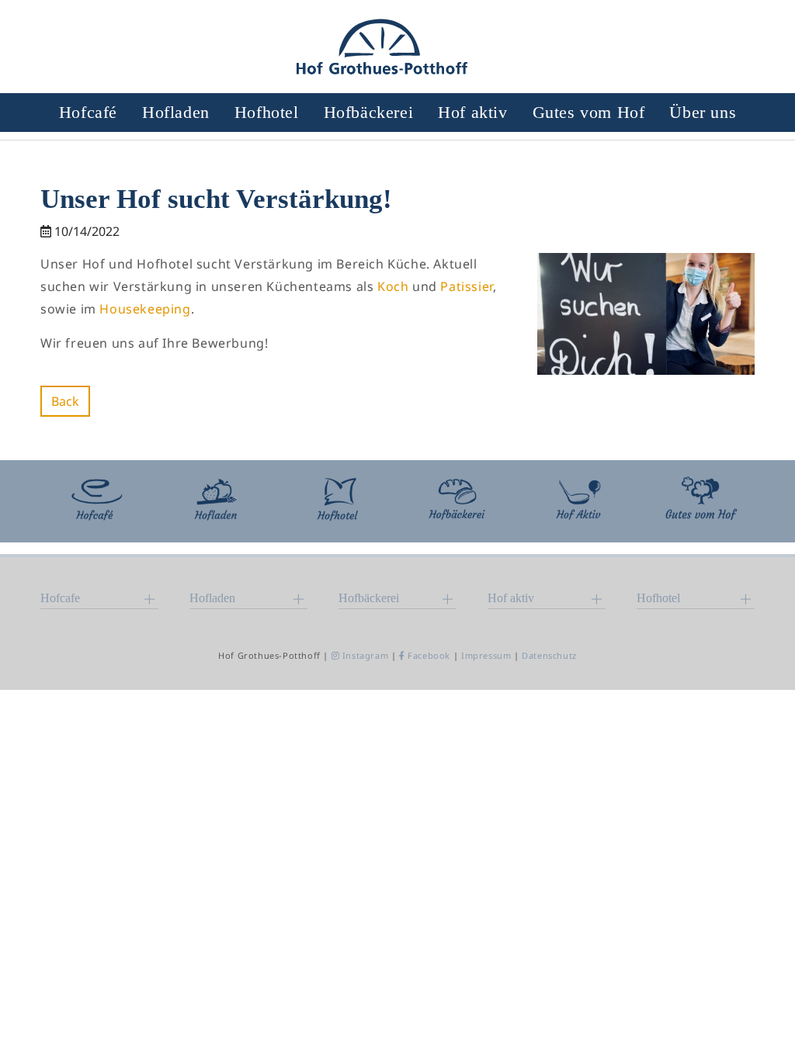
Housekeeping (144, 308)
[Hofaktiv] (579, 501)
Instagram (365, 655)
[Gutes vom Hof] (700, 501)
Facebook (429, 655)
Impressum (486, 655)
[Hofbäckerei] (458, 501)
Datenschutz (549, 655)
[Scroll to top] (760, 1025)
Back (65, 401)
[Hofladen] (215, 501)
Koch (394, 286)
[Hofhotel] (337, 501)
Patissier (466, 286)
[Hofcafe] (94, 501)
